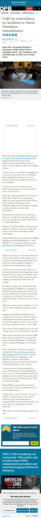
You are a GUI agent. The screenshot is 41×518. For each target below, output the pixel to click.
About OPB (4, 13)
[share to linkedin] (12, 34)
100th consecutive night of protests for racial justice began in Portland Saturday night (20, 158)
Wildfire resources (28, 13)
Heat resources (15, 13)
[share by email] (3, 34)
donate (29, 8)
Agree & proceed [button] (23, 510)
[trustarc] (35, 516)
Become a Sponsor (31, 125)
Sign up (34, 443)
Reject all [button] (34, 510)
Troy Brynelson (9, 39)
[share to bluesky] (9, 34)
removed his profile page (27, 260)
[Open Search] (35, 8)
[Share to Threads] (15, 34)
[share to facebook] (6, 34)
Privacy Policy (5, 516)
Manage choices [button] (9, 510)
